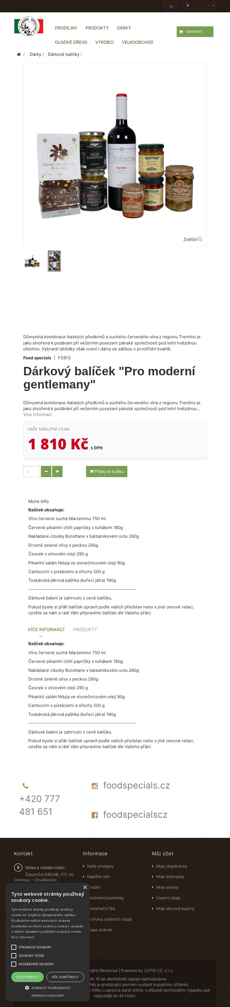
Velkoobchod (137, 42)
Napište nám (98, 876)
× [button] (85, 888)
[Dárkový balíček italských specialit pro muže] (32, 261)
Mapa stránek (99, 929)
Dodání (93, 887)
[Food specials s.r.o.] (29, 26)
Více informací (37, 414)
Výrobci (104, 42)
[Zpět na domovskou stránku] (19, 54)
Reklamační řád (101, 908)
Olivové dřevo (71, 42)
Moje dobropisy (170, 876)
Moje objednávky (171, 866)
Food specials (37, 357)
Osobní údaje (168, 897)
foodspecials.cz (136, 785)
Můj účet (163, 853)
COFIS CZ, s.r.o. (158, 970)
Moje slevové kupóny (175, 908)
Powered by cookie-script (47, 995)
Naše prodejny (100, 866)
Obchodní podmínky (105, 897)
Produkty (97, 28)
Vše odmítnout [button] (65, 977)
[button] (47, 987)
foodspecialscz (135, 814)
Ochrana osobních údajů (109, 919)
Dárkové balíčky (63, 54)
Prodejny (66, 28)
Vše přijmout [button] (27, 977)
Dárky (124, 28)
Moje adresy (167, 887)
